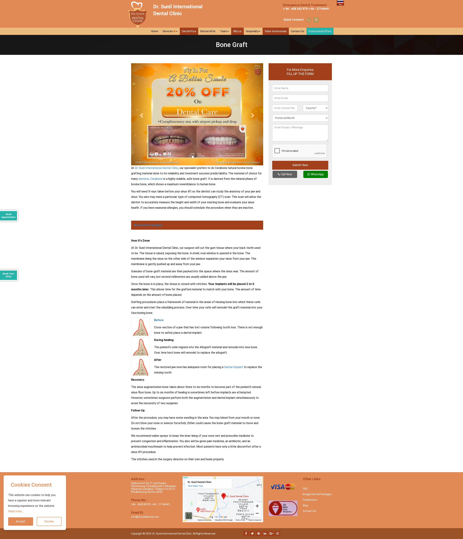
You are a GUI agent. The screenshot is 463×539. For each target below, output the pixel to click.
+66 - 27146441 (161, 504)
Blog (305, 505)
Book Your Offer (8, 275)
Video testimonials (276, 31)
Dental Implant (233, 367)
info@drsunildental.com (145, 516)
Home (154, 31)
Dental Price (189, 31)
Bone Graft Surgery (148, 225)
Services (168, 31)
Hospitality (252, 31)
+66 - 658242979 (141, 504)
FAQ (305, 488)
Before (158, 320)
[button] (141, 114)
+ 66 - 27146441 (319, 8)
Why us (237, 31)
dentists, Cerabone (151, 179)
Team (223, 31)
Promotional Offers (320, 31)
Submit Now (300, 165)
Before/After (208, 31)
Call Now (286, 174)
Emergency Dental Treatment (305, 5)
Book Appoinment (8, 215)
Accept (20, 521)
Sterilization (310, 499)
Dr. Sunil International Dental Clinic (156, 168)
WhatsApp (317, 174)
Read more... (16, 511)
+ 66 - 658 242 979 (295, 8)
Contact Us (297, 31)
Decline (49, 521)
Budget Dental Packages (317, 494)
